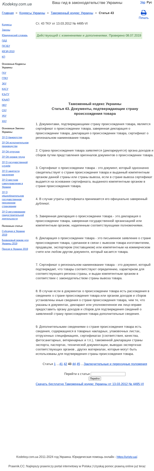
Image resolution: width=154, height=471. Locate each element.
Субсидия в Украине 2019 (13, 233)
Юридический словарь (15, 35)
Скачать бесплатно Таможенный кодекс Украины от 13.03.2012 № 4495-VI (90, 384)
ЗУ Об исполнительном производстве (15, 144)
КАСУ (5, 89)
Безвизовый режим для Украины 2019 (15, 242)
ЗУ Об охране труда (13, 156)
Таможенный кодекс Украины (72, 13)
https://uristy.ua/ (127, 456)
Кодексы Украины (32, 13)
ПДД (4, 40)
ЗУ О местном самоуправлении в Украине (12, 183)
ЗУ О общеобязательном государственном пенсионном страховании (13, 199)
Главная (8, 13)
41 (61, 364)
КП (3, 56)
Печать (144, 17)
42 (65, 364)
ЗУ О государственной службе (15, 164)
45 (78, 364)
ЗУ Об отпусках (11, 151)
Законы (6, 29)
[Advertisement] (95, 71)
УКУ (4, 115)
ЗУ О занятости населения (11, 173)
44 (74, 364)
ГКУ (4, 73)
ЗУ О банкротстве (12, 137)
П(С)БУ (6, 46)
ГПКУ (5, 78)
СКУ (4, 110)
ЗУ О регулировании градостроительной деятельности (13, 215)
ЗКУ (4, 83)
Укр (142, 2)
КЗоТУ (5, 94)
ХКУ (4, 121)
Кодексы (7, 24)
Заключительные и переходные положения (115, 364)
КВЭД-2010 (8, 51)
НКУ (4, 105)
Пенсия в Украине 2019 (15, 249)
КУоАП (5, 99)
